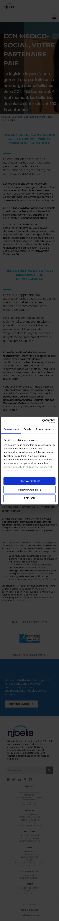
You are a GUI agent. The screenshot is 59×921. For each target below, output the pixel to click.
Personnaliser (28, 489)
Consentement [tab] (11, 429)
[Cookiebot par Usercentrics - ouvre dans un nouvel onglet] (42, 421)
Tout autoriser (30, 481)
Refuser (29, 498)
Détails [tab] (27, 429)
